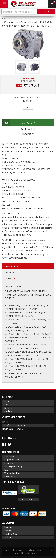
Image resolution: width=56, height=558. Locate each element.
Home (4, 18)
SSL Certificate (27, 499)
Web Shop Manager (33, 553)
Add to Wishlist (28, 129)
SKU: (23, 101)
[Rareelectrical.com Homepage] (23, 4)
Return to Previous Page (19, 18)
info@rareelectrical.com (14, 425)
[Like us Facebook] (4, 444)
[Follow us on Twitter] (9, 444)
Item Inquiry (28, 133)
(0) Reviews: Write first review (28, 97)
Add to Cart (28, 122)
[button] (28, 11)
